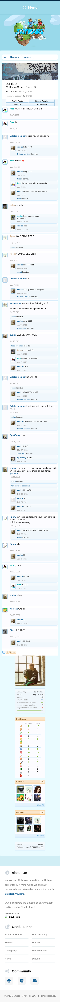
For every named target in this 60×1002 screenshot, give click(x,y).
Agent (19, 272)
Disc (12, 630)
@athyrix (14, 473)
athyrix (13, 481)
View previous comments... (21, 486)
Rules (8, 958)
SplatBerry (15, 435)
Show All (40, 805)
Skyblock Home (13, 934)
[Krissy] (20, 820)
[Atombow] (37, 797)
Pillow (13, 517)
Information (42, 104)
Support (36, 958)
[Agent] (28, 789)
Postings (17, 104)
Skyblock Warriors (14, 893)
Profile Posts (17, 101)
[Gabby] (37, 789)
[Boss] (37, 828)
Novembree (15, 303)
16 (42, 812)
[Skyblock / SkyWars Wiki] (22, 981)
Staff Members (39, 950)
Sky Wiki (36, 942)
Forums (9, 942)
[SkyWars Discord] (34, 981)
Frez (19, 179)
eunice (20, 147)
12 (42, 782)
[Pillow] (28, 797)
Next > (12, 652)
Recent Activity (41, 101)
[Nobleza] (20, 797)
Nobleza (14, 609)
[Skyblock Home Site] (9, 981)
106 (41, 700)
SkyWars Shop (39, 934)
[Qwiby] (20, 789)
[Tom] (28, 828)
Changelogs (11, 950)
